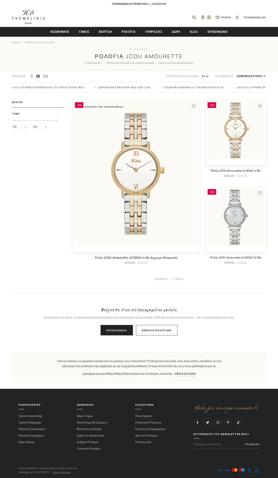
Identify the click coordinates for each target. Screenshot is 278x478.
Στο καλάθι (136, 248)
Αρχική (16, 42)
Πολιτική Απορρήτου (31, 435)
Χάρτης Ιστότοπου (61, 472)
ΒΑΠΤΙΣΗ (105, 32)
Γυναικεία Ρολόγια (88, 448)
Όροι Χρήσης (26, 442)
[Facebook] (197, 422)
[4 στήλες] (46, 76)
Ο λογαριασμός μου (254, 17)
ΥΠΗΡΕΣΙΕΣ (153, 32)
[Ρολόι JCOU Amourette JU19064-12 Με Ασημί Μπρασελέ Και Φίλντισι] (235, 217)
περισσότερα (185, 374)
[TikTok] (238, 422)
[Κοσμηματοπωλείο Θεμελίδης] (28, 17)
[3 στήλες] (38, 76)
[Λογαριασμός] (237, 17)
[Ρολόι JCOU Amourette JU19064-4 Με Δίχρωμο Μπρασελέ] (136, 174)
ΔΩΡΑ (176, 32)
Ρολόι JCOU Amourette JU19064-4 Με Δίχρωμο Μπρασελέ (136, 257)
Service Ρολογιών (146, 435)
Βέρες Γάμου (85, 416)
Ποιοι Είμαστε (143, 416)
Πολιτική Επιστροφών (31, 429)
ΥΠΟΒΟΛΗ (252, 444)
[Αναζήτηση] (194, 17)
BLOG (194, 32)
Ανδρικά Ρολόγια (87, 442)
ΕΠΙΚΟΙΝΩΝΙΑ (218, 32)
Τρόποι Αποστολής (30, 416)
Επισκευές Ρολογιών (148, 422)
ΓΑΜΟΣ (84, 32)
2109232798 (159, 3)
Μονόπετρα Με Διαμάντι (92, 422)
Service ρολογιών (157, 330)
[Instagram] (218, 422)
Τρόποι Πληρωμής (29, 422)
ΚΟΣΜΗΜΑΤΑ (59, 32)
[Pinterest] (228, 422)
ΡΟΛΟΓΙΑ (129, 32)
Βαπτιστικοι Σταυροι (89, 429)
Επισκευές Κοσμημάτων (150, 429)
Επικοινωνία (116, 330)
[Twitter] (208, 422)
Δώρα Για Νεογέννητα (90, 435)
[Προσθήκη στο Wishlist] (193, 106)
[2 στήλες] (32, 76)
